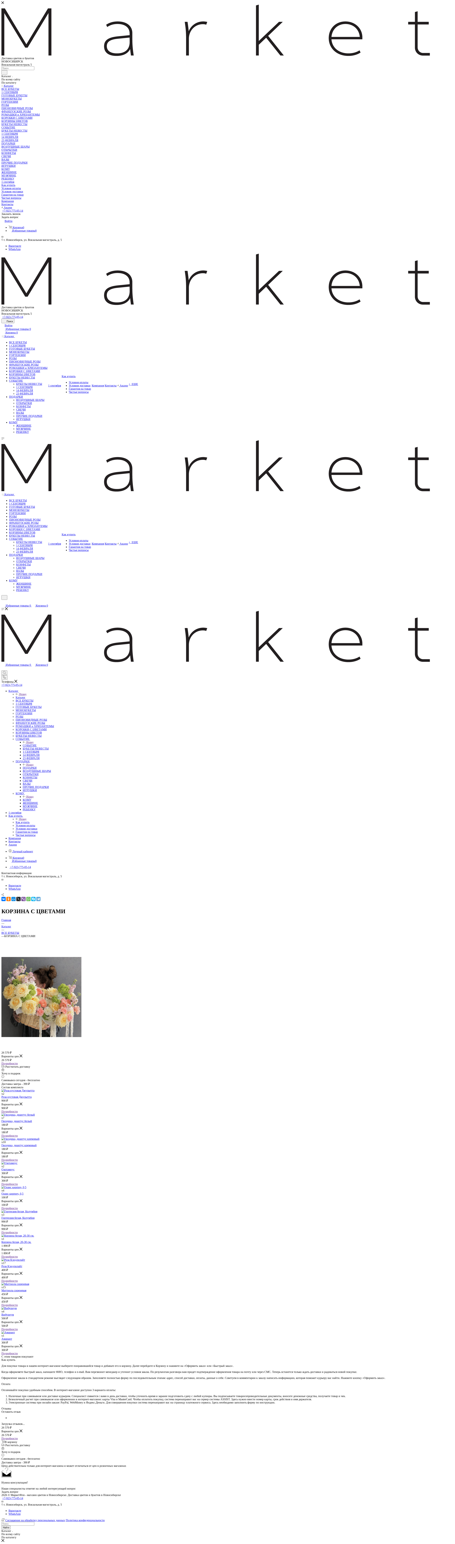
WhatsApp (15, 249)
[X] (18, 899)
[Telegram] (38, 899)
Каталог (20, 697)
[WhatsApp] (28, 899)
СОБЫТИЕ (30, 745)
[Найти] (4, 72)
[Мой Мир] (13, 899)
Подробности (9, 1063)
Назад (22, 694)
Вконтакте (15, 245)
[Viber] (23, 899)
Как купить (23, 822)
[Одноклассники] (8, 899)
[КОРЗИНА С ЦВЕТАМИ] (41, 1036)
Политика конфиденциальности (85, 1520)
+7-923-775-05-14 (12, 210)
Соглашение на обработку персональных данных (35, 1520)
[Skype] (33, 899)
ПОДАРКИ (30, 767)
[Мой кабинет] (3, 602)
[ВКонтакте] (3, 899)
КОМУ (27, 799)
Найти (6, 1527)
